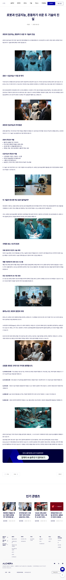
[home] (4, 3)
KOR (6, 572)
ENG (9, 572)
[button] (12, 3)
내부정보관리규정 (28, 572)
